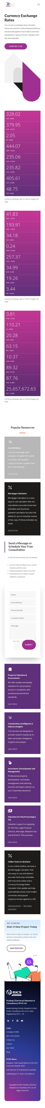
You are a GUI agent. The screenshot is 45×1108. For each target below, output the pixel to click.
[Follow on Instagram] (17, 1021)
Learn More (12, 704)
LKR (26, 199)
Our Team (10, 1048)
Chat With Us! (16, 948)
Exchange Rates (14, 906)
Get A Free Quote (13, 1036)
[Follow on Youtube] (22, 1021)
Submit (29, 645)
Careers (9, 1044)
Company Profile (12, 1032)
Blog (8, 1052)
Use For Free (13, 474)
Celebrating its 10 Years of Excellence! (20, 1074)
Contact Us (15, 46)
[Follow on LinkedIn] (8, 1021)
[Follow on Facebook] (13, 1021)
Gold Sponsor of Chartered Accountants (21, 1070)
